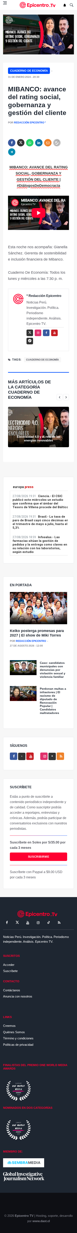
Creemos (9, 1025)
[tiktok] (48, 922)
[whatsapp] (29, 142)
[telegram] (11, 151)
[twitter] (20, 142)
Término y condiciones (18, 1038)
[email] (48, 142)
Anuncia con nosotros (17, 996)
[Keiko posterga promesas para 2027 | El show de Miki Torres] (38, 608)
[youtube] (54, 333)
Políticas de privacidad (18, 1044)
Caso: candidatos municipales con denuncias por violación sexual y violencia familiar (52, 669)
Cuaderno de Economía (29, 70)
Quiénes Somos (14, 1032)
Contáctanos (11, 990)
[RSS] (59, 922)
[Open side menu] (5, 3)
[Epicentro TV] (38, 5)
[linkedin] (39, 142)
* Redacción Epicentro (43, 296)
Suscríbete (10, 971)
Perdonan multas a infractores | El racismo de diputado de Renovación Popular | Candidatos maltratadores (53, 701)
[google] (52, 756)
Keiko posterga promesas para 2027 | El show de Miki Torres (37, 633)
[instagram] (38, 333)
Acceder (8, 964)
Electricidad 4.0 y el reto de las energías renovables (38, 438)
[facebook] (11, 142)
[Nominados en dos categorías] (18, 1129)
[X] (21, 756)
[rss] (29, 341)
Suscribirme (38, 856)
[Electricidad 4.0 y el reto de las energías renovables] (38, 427)
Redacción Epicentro (29, 122)
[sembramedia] (23, 1162)
